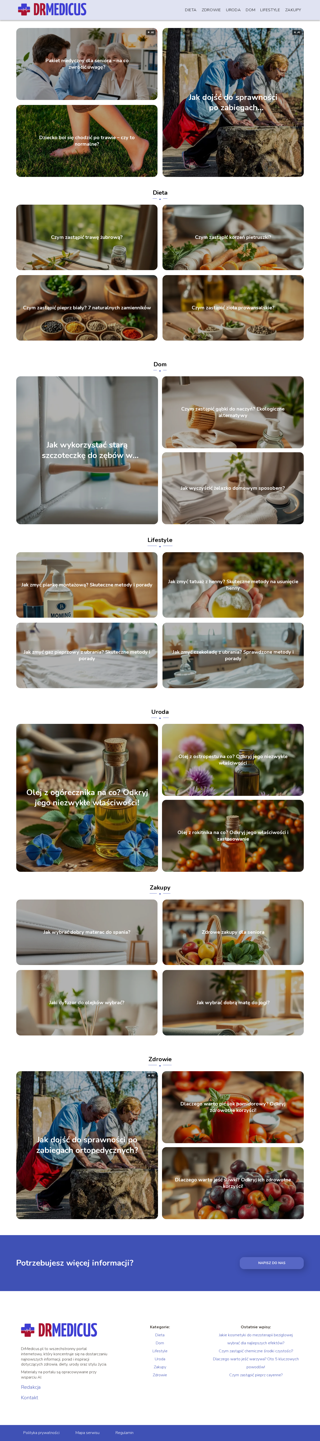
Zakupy (293, 10)
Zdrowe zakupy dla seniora (233, 932)
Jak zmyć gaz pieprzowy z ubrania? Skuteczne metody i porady (87, 655)
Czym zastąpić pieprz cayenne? (255, 1375)
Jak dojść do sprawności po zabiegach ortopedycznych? (233, 102)
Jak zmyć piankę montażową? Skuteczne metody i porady (87, 585)
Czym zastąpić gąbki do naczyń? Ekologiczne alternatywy (232, 412)
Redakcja (31, 1387)
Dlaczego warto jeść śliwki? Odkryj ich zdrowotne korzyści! (233, 1183)
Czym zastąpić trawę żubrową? (87, 237)
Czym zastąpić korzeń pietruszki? (233, 237)
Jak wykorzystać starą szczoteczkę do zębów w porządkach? (87, 450)
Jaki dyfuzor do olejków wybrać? (86, 1002)
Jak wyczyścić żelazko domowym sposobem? (233, 488)
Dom (250, 10)
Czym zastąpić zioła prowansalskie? (233, 308)
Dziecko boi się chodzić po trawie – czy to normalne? (87, 140)
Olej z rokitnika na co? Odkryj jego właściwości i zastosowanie (233, 835)
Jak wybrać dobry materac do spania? (87, 932)
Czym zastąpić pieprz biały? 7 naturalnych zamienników (87, 308)
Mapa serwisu (88, 1433)
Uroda (233, 10)
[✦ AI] (127, 1218)
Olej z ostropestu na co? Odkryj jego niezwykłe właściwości (233, 759)
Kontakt (29, 1398)
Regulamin (125, 1433)
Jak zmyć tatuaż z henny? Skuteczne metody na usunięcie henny (233, 584)
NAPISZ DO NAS (272, 1263)
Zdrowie (211, 10)
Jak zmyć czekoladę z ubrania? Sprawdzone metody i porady (233, 655)
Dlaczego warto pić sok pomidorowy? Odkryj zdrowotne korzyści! (233, 1107)
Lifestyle (270, 10)
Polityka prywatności (41, 1433)
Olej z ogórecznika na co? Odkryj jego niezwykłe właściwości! (87, 797)
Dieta (191, 10)
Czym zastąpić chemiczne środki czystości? (256, 1351)
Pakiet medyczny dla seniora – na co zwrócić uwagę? (87, 63)
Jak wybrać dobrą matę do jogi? (233, 1002)
